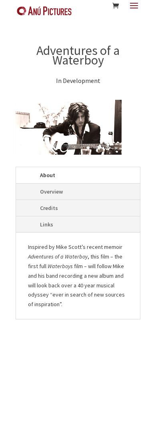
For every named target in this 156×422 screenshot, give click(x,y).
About (47, 175)
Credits (49, 208)
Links (46, 224)
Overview (51, 191)
